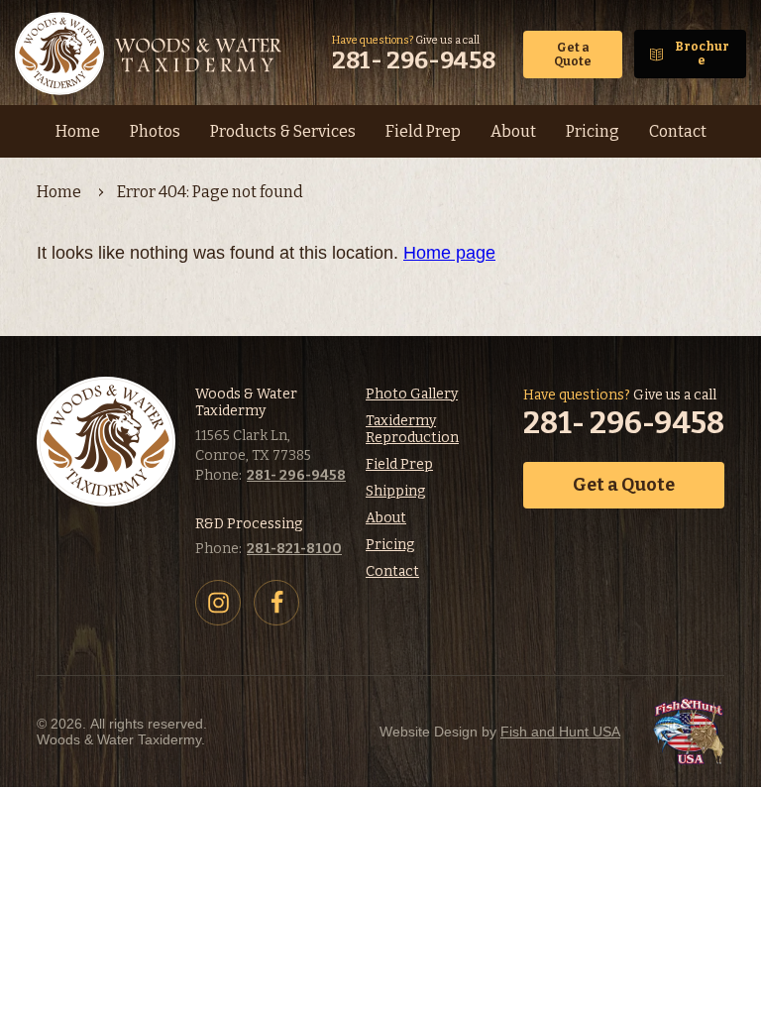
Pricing (390, 544)
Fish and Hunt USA (560, 731)
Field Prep (399, 464)
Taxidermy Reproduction (412, 429)
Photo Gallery (412, 394)
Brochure (702, 53)
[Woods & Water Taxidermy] (151, 54)
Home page (449, 253)
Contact (392, 571)
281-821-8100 (294, 548)
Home (59, 191)
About (386, 517)
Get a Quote (573, 54)
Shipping (395, 491)
